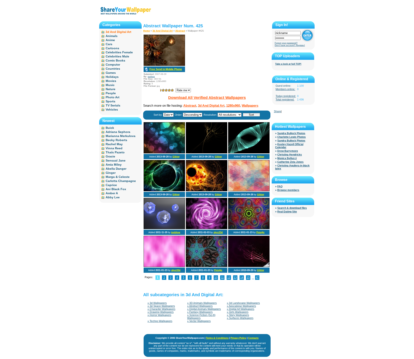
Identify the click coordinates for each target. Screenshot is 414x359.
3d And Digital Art (162, 30)
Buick (110, 127)
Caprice (111, 185)
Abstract (180, 30)
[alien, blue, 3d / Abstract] (164, 228)
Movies (111, 81)
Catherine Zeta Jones (290, 161)
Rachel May (114, 144)
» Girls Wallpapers (237, 312)
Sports (110, 101)
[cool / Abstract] (206, 190)
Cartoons (112, 48)
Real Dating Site (287, 211)
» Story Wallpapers (238, 315)
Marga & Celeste (118, 177)
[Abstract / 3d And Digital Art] (249, 228)
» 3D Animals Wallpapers (202, 303)
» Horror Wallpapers (159, 315)
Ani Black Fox (116, 189)
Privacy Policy (238, 338)
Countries (113, 68)
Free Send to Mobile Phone (165, 69)
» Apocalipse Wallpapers (241, 306)
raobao (151, 76)
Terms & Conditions (217, 338)
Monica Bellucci (287, 158)
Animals (112, 36)
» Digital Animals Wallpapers (204, 309)
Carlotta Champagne (121, 181)
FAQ (279, 186)
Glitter (176, 156)
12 (228, 277)
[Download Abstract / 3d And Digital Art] (164, 65)
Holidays (112, 77)
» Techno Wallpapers (159, 321)
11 (222, 277)
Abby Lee (113, 197)
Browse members (288, 190)
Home (146, 30)
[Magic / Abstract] (164, 190)
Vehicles (112, 109)
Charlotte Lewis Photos (291, 137)
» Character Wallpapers (161, 309)
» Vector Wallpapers (199, 321)
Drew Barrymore (287, 151)
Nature (110, 89)
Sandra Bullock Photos (291, 133)
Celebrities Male (117, 56)
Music (110, 85)
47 (257, 277)
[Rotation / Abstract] (249, 152)
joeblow (175, 232)
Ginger (111, 172)
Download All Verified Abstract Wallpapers (207, 98)
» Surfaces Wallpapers (240, 318)
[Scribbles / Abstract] (206, 152)
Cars (109, 44)
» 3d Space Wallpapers (161, 306)
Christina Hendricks (289, 154)
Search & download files (292, 208)
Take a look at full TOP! (288, 64)
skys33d (218, 232)
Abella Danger (116, 168)
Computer (113, 64)
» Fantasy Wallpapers (200, 312)
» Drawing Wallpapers (160, 312)
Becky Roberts (116, 140)
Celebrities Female (119, 52)
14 (241, 277)
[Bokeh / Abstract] (164, 152)
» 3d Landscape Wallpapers (243, 303)
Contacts (253, 338)
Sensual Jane (115, 160)
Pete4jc (260, 232)
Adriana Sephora (118, 132)
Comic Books (115, 60)
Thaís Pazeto (115, 152)
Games (111, 72)
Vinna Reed (114, 148)
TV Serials (113, 105)
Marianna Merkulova (120, 136)
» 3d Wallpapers (157, 303)
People (111, 93)
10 (215, 277)
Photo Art (112, 97)
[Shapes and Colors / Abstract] (249, 190)
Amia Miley (114, 164)
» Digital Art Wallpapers (240, 309)
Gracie (110, 156)
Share (277, 111)
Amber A (112, 193)
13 (235, 277)
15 (248, 277)
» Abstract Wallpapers (200, 306)
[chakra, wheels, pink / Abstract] (206, 228)
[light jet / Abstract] (249, 266)
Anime (110, 40)
